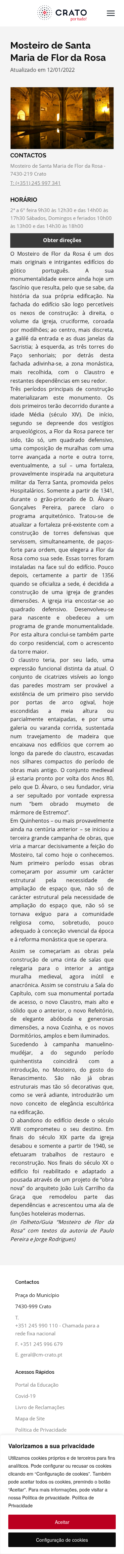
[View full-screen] (62, 118)
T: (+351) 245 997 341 (35, 183)
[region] (62, 1494)
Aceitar (62, 1522)
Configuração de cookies (62, 1539)
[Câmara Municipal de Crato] (62, 13)
